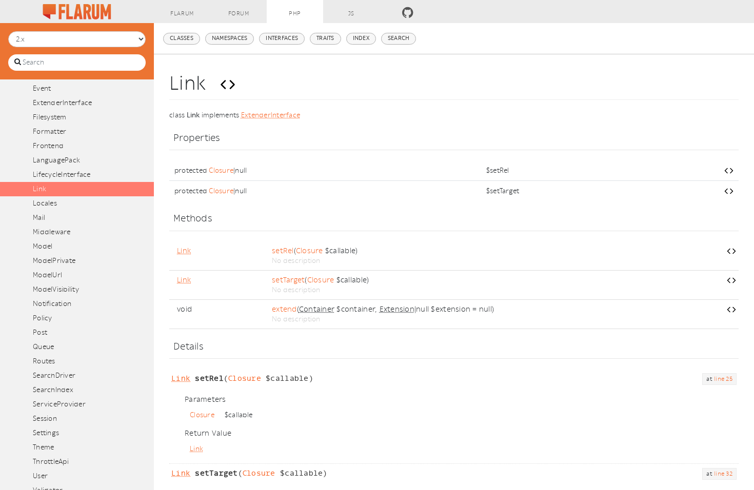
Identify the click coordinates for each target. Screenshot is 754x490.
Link (39, 189)
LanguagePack (56, 160)
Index (361, 38)
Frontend (48, 146)
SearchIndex (53, 390)
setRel (283, 251)
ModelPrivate (54, 260)
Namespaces (230, 38)
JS (351, 13)
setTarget (288, 280)
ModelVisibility (56, 289)
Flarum (181, 13)
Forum (238, 13)
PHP (295, 13)
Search (399, 38)
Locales (45, 203)
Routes (44, 361)
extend (284, 309)
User (40, 476)
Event (42, 88)
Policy (42, 318)
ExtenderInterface (62, 103)
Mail (39, 217)
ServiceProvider (59, 404)
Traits (325, 38)
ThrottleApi (51, 461)
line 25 (723, 379)
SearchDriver (54, 375)
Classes (181, 38)
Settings (46, 433)
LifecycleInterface (62, 174)
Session (45, 418)
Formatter (49, 131)
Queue (43, 347)
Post (40, 332)
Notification (52, 304)
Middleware (52, 232)
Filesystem (50, 117)
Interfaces (282, 38)
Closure (221, 170)
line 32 (723, 474)
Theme (43, 447)
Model (42, 246)
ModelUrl (47, 275)
